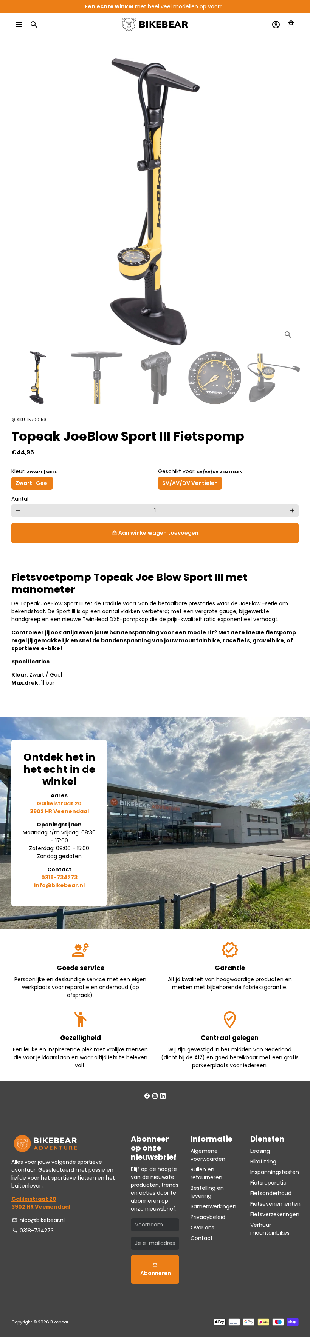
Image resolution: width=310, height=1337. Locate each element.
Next (289, 202)
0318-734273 (33, 1230)
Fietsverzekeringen (274, 1214)
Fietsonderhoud (270, 1193)
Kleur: (34, 471)
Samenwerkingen (213, 1206)
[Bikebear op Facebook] (147, 1096)
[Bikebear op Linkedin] (163, 1096)
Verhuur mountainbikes (270, 1229)
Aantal (19, 499)
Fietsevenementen (275, 1204)
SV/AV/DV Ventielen (190, 483)
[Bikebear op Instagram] (155, 1096)
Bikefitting (263, 1161)
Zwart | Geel (32, 483)
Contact (202, 1238)
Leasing (260, 1151)
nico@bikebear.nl (38, 1220)
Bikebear (59, 1322)
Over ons (202, 1227)
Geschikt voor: (200, 471)
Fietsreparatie (268, 1182)
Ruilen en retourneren (206, 1173)
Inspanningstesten (274, 1172)
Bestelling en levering (207, 1192)
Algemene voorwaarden (208, 1155)
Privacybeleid (208, 1217)
